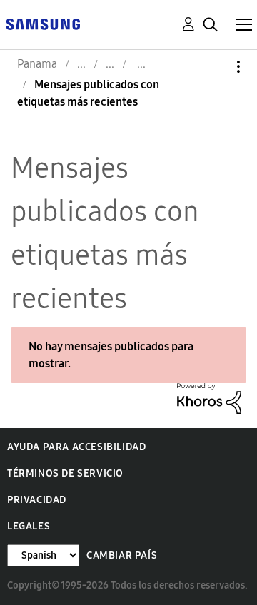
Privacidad (36, 500)
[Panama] (43, 23)
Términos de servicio (65, 473)
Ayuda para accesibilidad (76, 447)
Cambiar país (121, 555)
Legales (28, 526)
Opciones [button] (214, 67)
